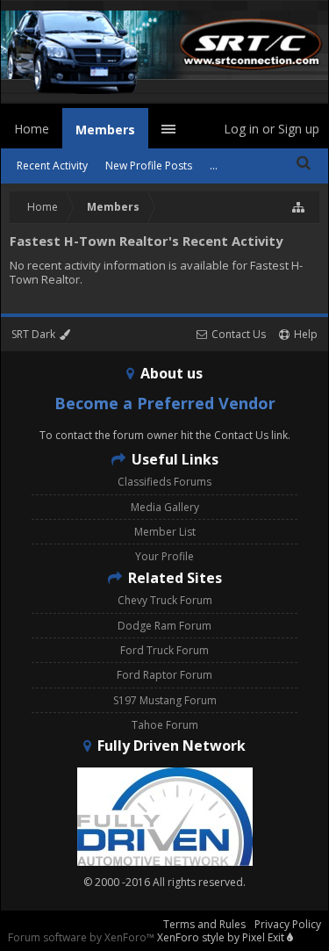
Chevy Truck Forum (165, 600)
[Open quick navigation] (299, 207)
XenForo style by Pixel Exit (222, 937)
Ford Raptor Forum (164, 674)
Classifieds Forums (164, 481)
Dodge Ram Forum (164, 625)
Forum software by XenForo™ (82, 937)
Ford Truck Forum (164, 650)
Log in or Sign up (271, 128)
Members (105, 129)
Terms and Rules (204, 924)
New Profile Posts (148, 165)
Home (31, 128)
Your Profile (164, 556)
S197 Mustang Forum (165, 700)
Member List (165, 531)
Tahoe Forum (165, 724)
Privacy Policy (287, 924)
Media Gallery (165, 507)
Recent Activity (52, 165)
